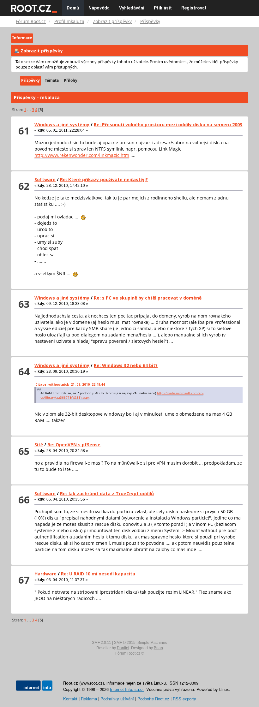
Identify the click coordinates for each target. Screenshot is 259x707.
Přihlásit (163, 7)
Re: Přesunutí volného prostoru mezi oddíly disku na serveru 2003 (168, 125)
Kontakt (70, 699)
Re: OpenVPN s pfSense (73, 445)
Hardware (45, 574)
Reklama (89, 699)
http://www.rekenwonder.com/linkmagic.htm (81, 155)
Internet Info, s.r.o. (127, 689)
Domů (73, 7)
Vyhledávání (131, 7)
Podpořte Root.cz (153, 699)
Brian (158, 648)
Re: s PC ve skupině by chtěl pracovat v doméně (148, 298)
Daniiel (123, 648)
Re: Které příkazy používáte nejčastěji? (104, 179)
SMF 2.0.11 (101, 642)
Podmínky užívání (117, 699)
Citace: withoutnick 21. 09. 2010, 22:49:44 (70, 384)
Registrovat (194, 7)
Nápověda (99, 7)
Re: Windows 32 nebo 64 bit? (126, 365)
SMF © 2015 (125, 642)
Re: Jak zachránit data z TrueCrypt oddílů (107, 493)
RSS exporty (184, 699)
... (29, 109)
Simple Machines (152, 642)
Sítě (38, 445)
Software (45, 179)
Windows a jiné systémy (61, 125)
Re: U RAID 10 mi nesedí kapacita (98, 574)
